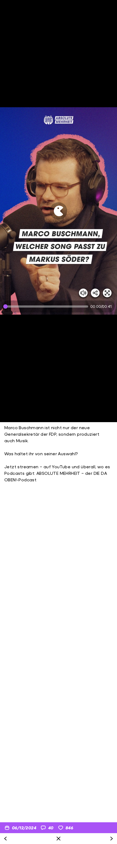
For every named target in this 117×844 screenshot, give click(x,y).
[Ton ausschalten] (83, 293)
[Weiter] (111, 838)
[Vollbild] (107, 293)
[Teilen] (95, 293)
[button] (58, 211)
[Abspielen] (58, 211)
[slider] (46, 306)
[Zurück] (5, 838)
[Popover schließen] (58, 838)
